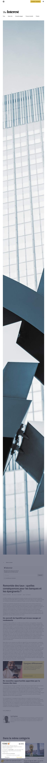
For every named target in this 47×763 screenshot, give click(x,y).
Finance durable (29, 16)
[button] (43, 1)
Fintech (37, 16)
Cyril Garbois (28, 594)
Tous (4, 16)
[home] (3, 1)
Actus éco (10, 16)
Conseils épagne (19, 16)
